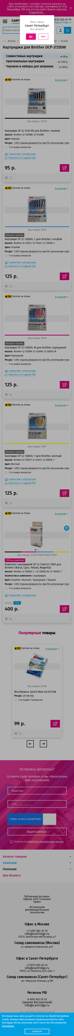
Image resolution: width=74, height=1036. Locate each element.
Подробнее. (8, 1026)
